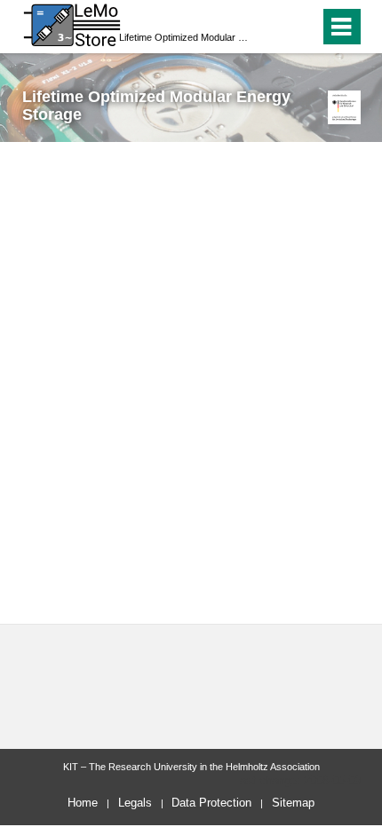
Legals (135, 802)
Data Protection (211, 802)
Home (83, 802)
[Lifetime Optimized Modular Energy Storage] (344, 107)
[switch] (274, 26)
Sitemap (293, 802)
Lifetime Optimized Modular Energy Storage (185, 37)
